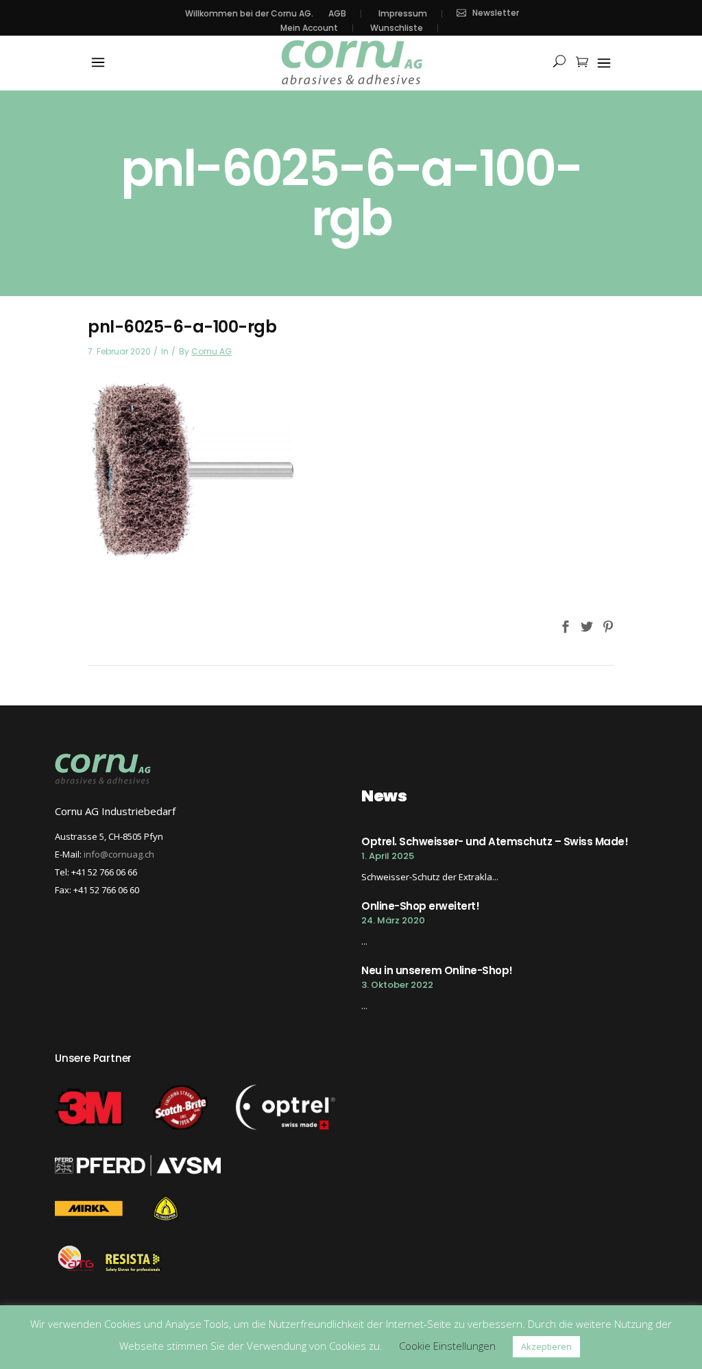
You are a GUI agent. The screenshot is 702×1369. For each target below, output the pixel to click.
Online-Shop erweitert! (420, 906)
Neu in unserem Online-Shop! (437, 970)
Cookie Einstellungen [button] (447, 1346)
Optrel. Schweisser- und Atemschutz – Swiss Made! (494, 841)
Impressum (402, 14)
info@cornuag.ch (119, 854)
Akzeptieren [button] (546, 1346)
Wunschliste (396, 28)
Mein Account (309, 28)
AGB (337, 14)
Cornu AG (211, 351)
